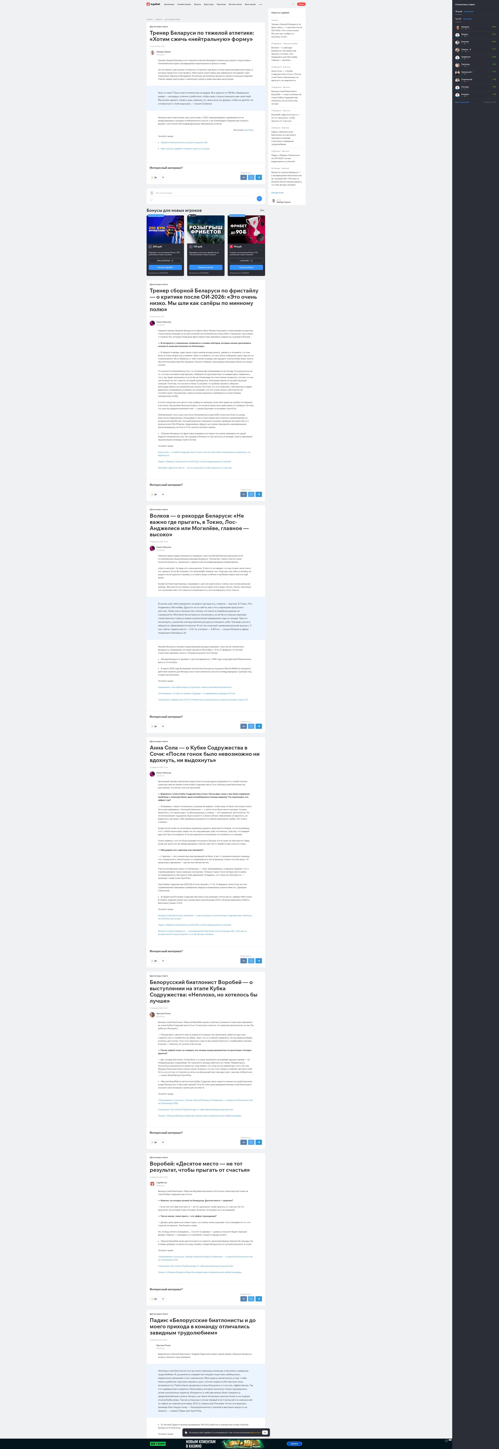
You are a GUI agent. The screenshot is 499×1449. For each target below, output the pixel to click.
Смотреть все (277, 193)
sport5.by (249, 130)
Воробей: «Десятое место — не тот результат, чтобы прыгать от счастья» (195, 467)
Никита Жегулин (163, 322)
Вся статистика (462, 102)
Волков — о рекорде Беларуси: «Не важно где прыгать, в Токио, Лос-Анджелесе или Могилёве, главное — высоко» (284, 51)
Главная (150, 19)
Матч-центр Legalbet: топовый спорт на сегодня (185, 148)
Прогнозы (221, 4)
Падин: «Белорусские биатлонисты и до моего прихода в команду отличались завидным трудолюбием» (283, 136)
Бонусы (197, 4)
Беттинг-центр (235, 4)
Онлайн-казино (184, 4)
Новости (158, 19)
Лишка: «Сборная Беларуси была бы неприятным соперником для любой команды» (200, 1115)
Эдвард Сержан (163, 52)
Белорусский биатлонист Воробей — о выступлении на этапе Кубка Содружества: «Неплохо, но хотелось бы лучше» (286, 95)
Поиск (293, 4)
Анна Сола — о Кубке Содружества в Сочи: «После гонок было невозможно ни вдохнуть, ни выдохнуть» (286, 74)
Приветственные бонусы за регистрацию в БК (184, 142)
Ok (265, 1432)
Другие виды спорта (172, 19)
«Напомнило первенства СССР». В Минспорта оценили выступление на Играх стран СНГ (203, 699)
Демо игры (209, 4)
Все (262, 210)
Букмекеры (169, 4)
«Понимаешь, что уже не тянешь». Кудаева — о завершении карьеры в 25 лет (196, 693)
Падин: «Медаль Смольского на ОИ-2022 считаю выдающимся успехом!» (194, 461)
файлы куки (255, 1432)
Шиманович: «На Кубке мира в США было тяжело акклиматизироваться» (195, 687)
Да (159, 177)
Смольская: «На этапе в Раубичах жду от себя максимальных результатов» (195, 1109)
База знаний (250, 4)
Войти (301, 4)
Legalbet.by (161, 1182)
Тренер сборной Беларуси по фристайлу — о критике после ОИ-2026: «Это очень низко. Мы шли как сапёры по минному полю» (286, 28)
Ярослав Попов (163, 1013)
